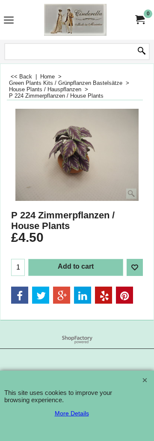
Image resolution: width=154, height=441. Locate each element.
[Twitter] (40, 295)
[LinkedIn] (82, 295)
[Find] (141, 51)
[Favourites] (135, 267)
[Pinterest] (124, 295)
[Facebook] (19, 295)
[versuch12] (75, 20)
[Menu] (9, 20)
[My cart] (139, 20)
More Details (72, 413)
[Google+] (61, 295)
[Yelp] (103, 295)
